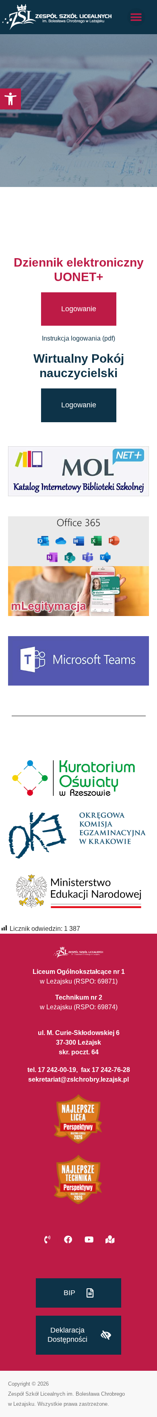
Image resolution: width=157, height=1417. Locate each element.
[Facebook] (68, 1239)
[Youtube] (88, 1239)
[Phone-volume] (47, 1239)
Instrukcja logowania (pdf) (78, 338)
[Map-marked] (109, 1239)
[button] (10, 98)
